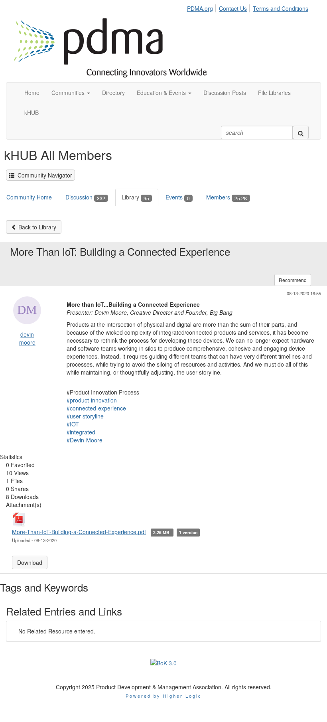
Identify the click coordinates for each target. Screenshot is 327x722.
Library (135, 197)
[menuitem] (202, 7)
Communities (68, 93)
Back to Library (36, 227)
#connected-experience (96, 408)
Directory (113, 93)
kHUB (31, 112)
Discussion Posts (224, 93)
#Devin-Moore (84, 440)
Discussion (85, 197)
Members (226, 197)
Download (29, 562)
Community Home (29, 197)
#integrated (81, 432)
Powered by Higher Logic (164, 695)
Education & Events (162, 93)
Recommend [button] (293, 279)
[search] (301, 132)
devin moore (27, 338)
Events (177, 197)
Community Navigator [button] (43, 175)
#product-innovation (92, 400)
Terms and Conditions (280, 8)
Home (31, 93)
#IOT (73, 424)
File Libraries (274, 93)
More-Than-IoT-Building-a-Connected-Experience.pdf (79, 532)
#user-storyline (85, 416)
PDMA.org (200, 8)
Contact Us (233, 8)
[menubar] (249, 7)
